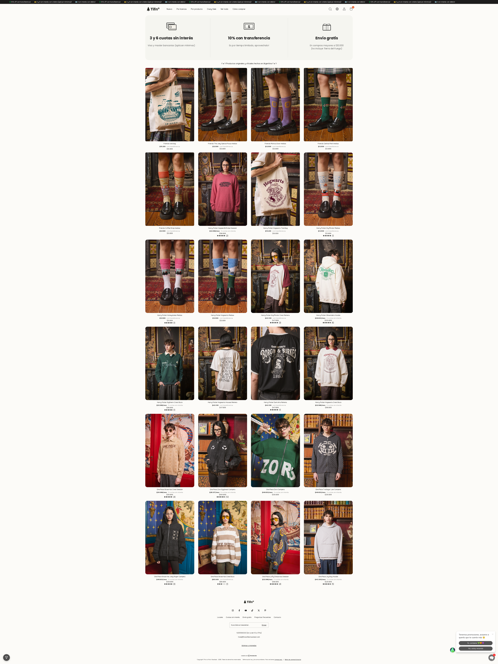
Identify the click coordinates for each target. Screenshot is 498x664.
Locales (220, 617)
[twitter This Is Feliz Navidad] (259, 610)
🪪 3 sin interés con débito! (27, 2)
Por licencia (181, 9)
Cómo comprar (239, 9)
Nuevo (169, 9)
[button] (491, 657)
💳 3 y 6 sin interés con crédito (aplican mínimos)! (84, 2)
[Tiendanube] (249, 656)
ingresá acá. (278, 659)
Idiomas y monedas (249, 646)
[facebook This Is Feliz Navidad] (239, 610)
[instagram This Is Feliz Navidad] (233, 610)
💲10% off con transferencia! (51, 2)
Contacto (277, 617)
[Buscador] (330, 9)
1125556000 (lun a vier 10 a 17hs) (249, 633)
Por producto (197, 9)
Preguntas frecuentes (262, 617)
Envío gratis (247, 617)
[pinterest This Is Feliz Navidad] (265, 610)
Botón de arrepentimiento (293, 659)
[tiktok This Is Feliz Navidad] (252, 610)
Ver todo (224, 9)
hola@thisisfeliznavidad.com (249, 637)
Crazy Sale (211, 9)
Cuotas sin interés (233, 617)
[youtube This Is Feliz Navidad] (246, 610)
